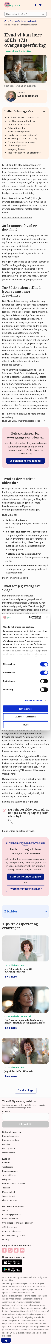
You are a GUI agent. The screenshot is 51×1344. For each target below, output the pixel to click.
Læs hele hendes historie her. (17, 217)
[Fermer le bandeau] (47, 617)
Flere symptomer (9, 1200)
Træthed (6, 1187)
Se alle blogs (25, 1090)
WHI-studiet (19, 369)
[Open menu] (45, 5)
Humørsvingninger (10, 1171)
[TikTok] (16, 1250)
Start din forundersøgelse (25, 876)
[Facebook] (4, 1250)
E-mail (6, 1111)
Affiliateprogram (9, 1227)
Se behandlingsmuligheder (25, 460)
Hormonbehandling (10, 1136)
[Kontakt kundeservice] (6, 1340)
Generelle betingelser (11, 1231)
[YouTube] (22, 1250)
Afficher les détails (33, 700)
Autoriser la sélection (25, 717)
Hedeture (6, 1162)
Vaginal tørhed (8, 1196)
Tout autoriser (25, 709)
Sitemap (6, 1239)
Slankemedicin (8, 1152)
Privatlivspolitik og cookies (14, 1235)
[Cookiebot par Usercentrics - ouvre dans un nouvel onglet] (30, 617)
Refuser (25, 725)
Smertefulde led (9, 1175)
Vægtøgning (7, 1167)
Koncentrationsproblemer (13, 1183)
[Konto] (35, 5)
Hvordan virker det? (10, 1218)
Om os (5, 1210)
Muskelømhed (8, 1192)
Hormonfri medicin (10, 1140)
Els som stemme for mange (21, 142)
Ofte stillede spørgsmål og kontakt (17, 1223)
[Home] (12, 5)
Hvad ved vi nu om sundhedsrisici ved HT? (23, 420)
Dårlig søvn (7, 1179)
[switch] (44, 673)
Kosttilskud (7, 1144)
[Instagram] (10, 1250)
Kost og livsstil (8, 1148)
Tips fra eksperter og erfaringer (24, 152)
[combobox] (25, 14)
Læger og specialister (11, 1214)
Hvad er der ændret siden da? (22, 135)
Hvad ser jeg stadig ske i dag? (23, 138)
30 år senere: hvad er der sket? (23, 117)
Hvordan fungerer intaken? (25, 888)
